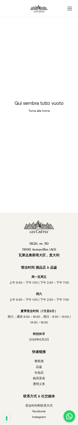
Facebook (39, 411)
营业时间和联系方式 (39, 405)
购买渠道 (39, 378)
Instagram (39, 417)
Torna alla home (39, 110)
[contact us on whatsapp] (69, 416)
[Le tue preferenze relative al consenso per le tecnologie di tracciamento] (6, 418)
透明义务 (39, 384)
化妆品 (39, 372)
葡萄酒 (39, 361)
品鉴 (39, 366)
